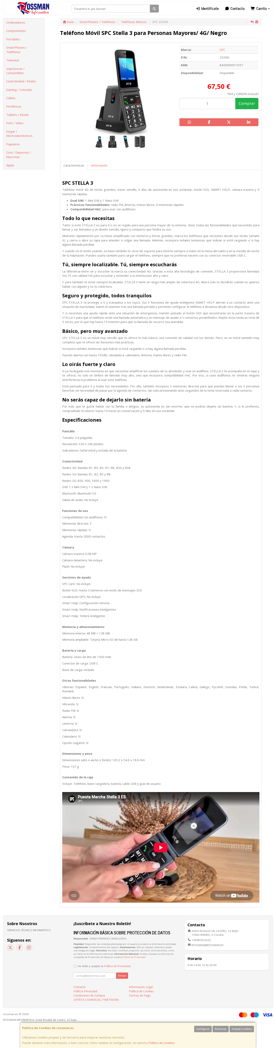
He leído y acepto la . (104, 966)
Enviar (122, 975)
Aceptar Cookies (242, 1029)
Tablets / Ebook (17, 115)
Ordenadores (15, 22)
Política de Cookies (162, 1043)
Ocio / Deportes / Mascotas (18, 154)
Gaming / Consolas (19, 90)
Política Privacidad (85, 991)
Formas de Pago (140, 995)
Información (99, 165)
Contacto (236, 8)
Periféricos (13, 106)
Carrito (261, 8)
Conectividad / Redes (21, 81)
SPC (222, 50)
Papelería (12, 144)
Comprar (247, 103)
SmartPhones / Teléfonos (16, 49)
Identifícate (209, 8)
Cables (11, 98)
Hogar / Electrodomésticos (19, 133)
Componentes (16, 31)
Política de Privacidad (133, 957)
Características (73, 165)
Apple (10, 165)
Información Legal (141, 987)
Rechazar (220, 1029)
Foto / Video (14, 123)
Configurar (203, 1029)
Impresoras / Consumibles (15, 71)
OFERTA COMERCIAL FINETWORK (96, 1000)
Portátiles (13, 39)
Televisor (12, 60)
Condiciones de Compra (89, 995)
